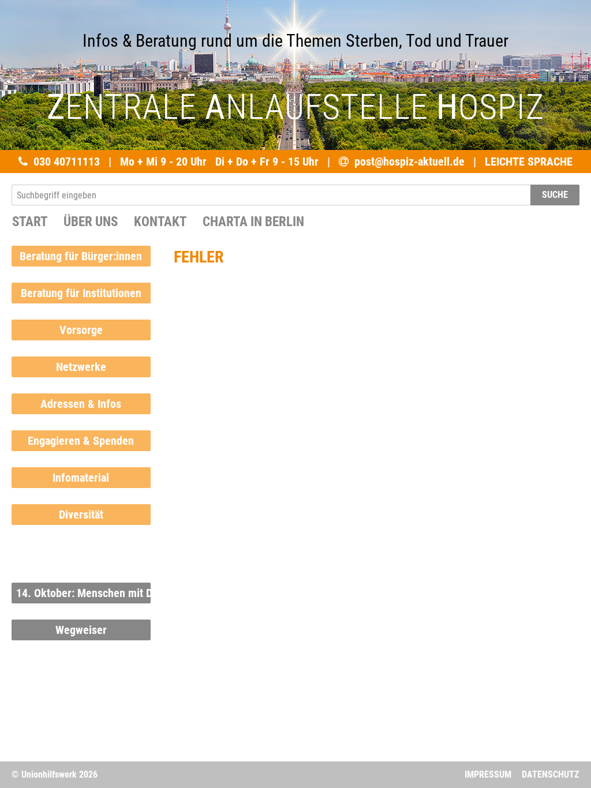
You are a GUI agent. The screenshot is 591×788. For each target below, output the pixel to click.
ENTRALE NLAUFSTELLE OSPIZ (295, 107)
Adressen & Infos (80, 404)
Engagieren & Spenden (81, 441)
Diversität (81, 514)
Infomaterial (81, 478)
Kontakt (160, 221)
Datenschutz (550, 774)
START (29, 221)
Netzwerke (81, 367)
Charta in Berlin (253, 221)
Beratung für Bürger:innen (81, 256)
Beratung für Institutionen (81, 293)
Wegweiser (81, 630)
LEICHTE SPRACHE (529, 161)
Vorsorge (81, 330)
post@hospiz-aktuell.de (409, 161)
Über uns (90, 221)
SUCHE (555, 194)
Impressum (488, 774)
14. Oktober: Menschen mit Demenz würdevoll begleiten (83, 593)
